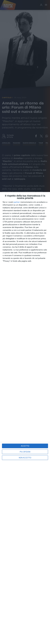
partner (17, 202)
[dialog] (25, 416)
